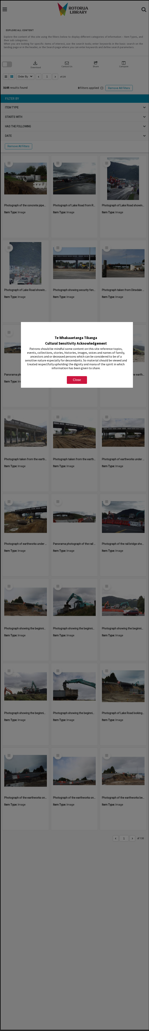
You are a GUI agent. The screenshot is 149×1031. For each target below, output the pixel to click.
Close (77, 380)
